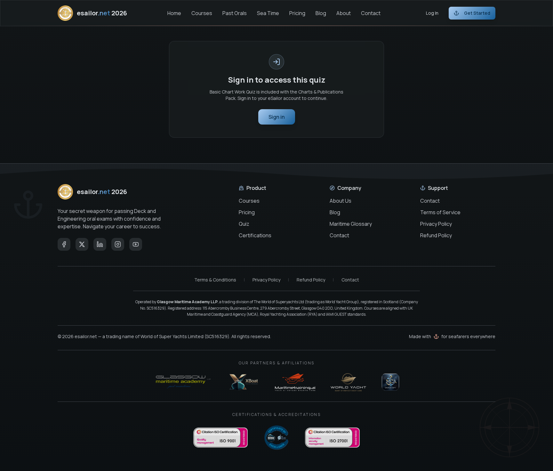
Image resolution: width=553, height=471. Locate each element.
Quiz (244, 223)
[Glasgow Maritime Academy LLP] (183, 382)
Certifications (255, 235)
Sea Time (268, 13)
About (343, 13)
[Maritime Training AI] (295, 382)
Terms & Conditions (215, 280)
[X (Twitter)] (82, 244)
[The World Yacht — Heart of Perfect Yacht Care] (348, 382)
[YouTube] (135, 244)
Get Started (477, 13)
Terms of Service (440, 212)
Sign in (276, 116)
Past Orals (234, 13)
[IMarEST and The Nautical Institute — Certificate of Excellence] (276, 438)
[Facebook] (64, 244)
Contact (371, 13)
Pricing (297, 13)
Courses (201, 13)
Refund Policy (436, 235)
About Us (340, 200)
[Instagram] (117, 244)
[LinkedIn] (99, 244)
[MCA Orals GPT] (390, 382)
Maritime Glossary (351, 223)
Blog (321, 13)
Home (174, 13)
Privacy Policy (436, 223)
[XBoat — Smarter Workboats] (244, 382)
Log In (432, 13)
